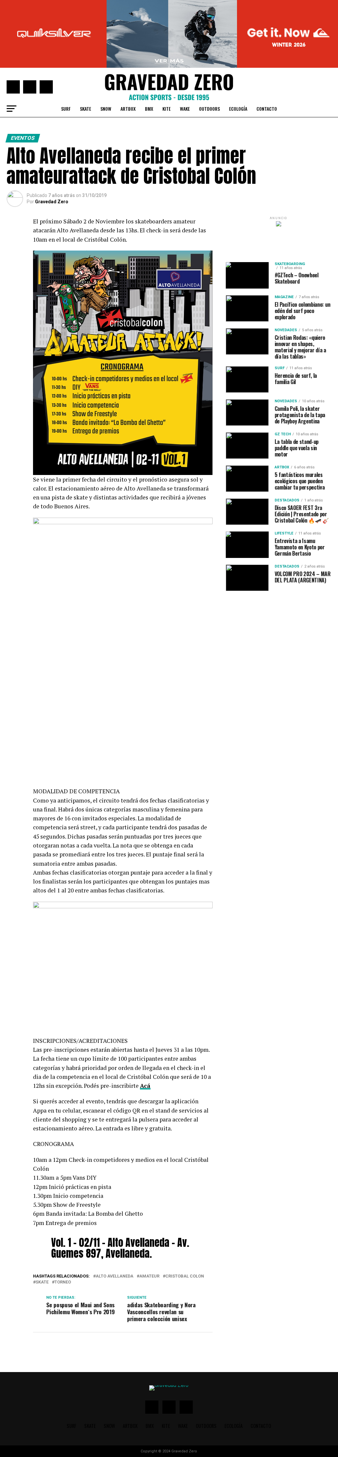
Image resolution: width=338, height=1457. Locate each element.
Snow (105, 46)
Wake (185, 46)
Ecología (238, 46)
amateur (149, 1214)
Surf (66, 46)
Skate (85, 46)
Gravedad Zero (51, 139)
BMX (149, 46)
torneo (62, 1220)
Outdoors (209, 46)
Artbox (128, 46)
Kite (166, 46)
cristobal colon (184, 1214)
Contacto (266, 46)
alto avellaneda (114, 1214)
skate (42, 1220)
